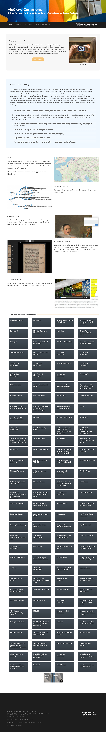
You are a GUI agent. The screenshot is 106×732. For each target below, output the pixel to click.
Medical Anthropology (40, 449)
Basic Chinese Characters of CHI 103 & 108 (18, 537)
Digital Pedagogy (27, 24)
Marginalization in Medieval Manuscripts (64, 525)
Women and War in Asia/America (86, 590)
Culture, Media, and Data (39, 472)
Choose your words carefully (16, 655)
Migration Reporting (17, 471)
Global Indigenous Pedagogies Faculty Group (86, 602)
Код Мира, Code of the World (40, 515)
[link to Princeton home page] (90, 713)
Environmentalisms (86, 492)
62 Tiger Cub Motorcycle (61, 375)
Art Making (14, 449)
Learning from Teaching (18, 525)
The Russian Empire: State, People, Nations (40, 558)
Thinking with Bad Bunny (16, 579)
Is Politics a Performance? (38, 536)
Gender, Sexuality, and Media (40, 385)
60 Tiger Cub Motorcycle (14, 429)
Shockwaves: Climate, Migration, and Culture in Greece (87, 612)
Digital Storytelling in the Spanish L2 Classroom (40, 655)
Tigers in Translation (17, 503)
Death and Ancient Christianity (63, 612)
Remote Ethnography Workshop (17, 461)
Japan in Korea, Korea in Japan (53, 676)
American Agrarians (86, 395)
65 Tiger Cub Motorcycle (14, 364)
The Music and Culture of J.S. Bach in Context (87, 622)
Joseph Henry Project (17, 352)
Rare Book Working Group (39, 429)
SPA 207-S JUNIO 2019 (64, 417)
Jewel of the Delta (39, 439)
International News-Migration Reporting (40, 644)
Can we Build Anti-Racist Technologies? (40, 504)
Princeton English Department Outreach (64, 461)
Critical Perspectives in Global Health (17, 482)
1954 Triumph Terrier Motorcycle (87, 515)
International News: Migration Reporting (63, 385)
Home (10, 24)
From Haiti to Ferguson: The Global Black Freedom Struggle (41, 408)
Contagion (13, 342)
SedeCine (60, 622)
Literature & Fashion (86, 535)
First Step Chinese (39, 395)
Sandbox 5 (36, 665)
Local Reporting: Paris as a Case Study (65, 321)
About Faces (84, 417)
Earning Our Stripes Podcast (39, 525)
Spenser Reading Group (87, 460)
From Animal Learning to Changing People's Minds (40, 494)
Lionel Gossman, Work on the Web (40, 342)
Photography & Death (17, 622)
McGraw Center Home (43, 24)
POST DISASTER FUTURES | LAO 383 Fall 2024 (41, 580)
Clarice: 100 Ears (38, 482)
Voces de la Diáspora (17, 600)
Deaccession (61, 514)
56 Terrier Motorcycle (64, 363)
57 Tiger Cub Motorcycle (37, 364)
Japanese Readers (85, 568)
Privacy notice (20, 725)
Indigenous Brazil (16, 395)
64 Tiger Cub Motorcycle (14, 375)
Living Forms (84, 482)
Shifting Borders (62, 503)
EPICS (82, 406)
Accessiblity (11, 725)
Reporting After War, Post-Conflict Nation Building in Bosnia (86, 386)
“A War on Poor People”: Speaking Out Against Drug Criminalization (64, 451)
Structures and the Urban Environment (16, 418)
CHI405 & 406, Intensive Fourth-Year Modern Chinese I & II (41, 623)
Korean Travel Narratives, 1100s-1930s (86, 332)
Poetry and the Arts (16, 514)
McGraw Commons (24, 9)
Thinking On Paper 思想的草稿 (64, 547)
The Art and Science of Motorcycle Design (87, 342)
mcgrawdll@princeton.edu (16, 716)
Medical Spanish (62, 557)
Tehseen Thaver (85, 632)
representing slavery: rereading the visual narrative (87, 322)
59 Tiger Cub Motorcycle (84, 364)
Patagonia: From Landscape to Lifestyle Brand (87, 440)
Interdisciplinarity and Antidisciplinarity (87, 504)
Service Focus (61, 395)
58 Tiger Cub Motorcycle (84, 353)
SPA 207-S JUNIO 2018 (64, 342)
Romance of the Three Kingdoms (87, 450)
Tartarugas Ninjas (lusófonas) (62, 472)
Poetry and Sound (39, 600)
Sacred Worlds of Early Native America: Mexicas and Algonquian (18, 645)
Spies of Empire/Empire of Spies (64, 633)
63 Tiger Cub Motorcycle (61, 353)
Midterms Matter (15, 385)
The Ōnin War (84, 374)
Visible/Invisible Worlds (41, 589)
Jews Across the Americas (62, 579)
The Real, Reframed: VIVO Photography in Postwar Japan (64, 483)
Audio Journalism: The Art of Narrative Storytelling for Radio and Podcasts (64, 430)
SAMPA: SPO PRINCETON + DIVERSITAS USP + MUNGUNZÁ (86, 430)
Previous (67, 49)
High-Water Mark (85, 525)
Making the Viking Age (17, 557)
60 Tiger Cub (61, 439)
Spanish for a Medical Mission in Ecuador (63, 407)
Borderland (37, 320)
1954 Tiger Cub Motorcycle (15, 547)
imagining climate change (85, 644)
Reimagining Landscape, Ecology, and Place (87, 547)
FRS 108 (36, 611)
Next (98, 49)
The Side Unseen (85, 471)
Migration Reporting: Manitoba (40, 332)
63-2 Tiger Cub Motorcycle (38, 375)
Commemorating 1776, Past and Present (64, 569)
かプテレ (13, 568)
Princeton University (35, 722)
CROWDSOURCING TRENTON (40, 461)
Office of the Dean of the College (25, 719)
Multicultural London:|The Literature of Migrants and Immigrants (18, 495)
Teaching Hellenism (63, 589)
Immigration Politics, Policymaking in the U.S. (18, 407)
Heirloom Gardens (16, 632)
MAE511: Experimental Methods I (41, 353)
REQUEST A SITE (38, 59)
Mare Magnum (61, 665)
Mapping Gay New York (64, 643)
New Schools (37, 546)
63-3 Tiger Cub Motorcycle (61, 493)
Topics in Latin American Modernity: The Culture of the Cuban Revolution (18, 440)
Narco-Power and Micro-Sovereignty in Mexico (87, 655)
